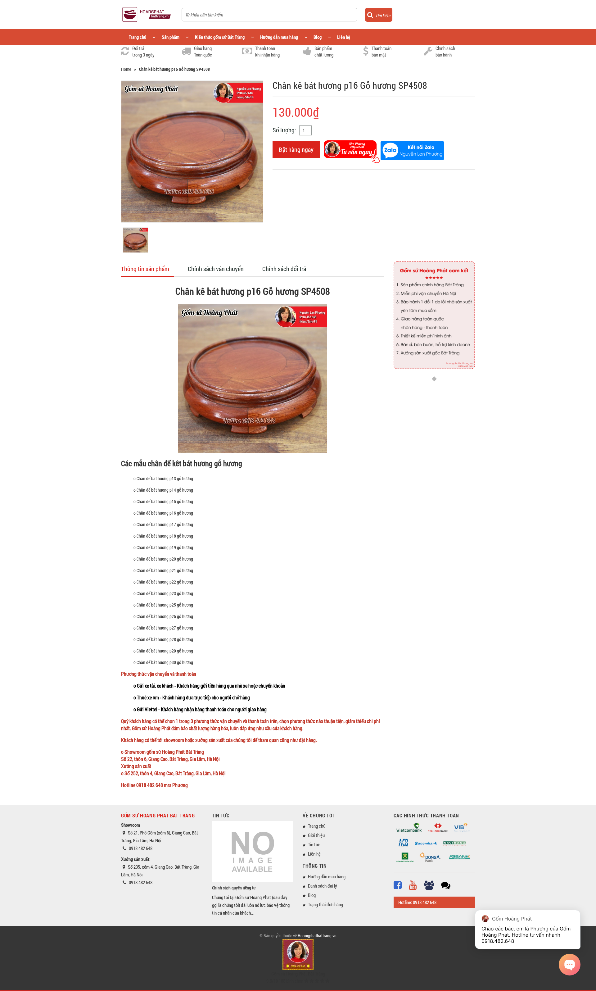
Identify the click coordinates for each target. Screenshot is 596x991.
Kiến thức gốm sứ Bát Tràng (220, 37)
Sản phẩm (170, 37)
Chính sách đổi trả (284, 269)
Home (126, 69)
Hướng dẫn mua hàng (279, 37)
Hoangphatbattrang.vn (317, 936)
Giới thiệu (316, 835)
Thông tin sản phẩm (145, 269)
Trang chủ (137, 37)
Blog (318, 37)
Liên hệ (343, 37)
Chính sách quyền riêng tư (233, 888)
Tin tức (314, 844)
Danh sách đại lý (322, 886)
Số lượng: (284, 130)
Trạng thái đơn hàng (325, 904)
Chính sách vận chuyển (216, 269)
